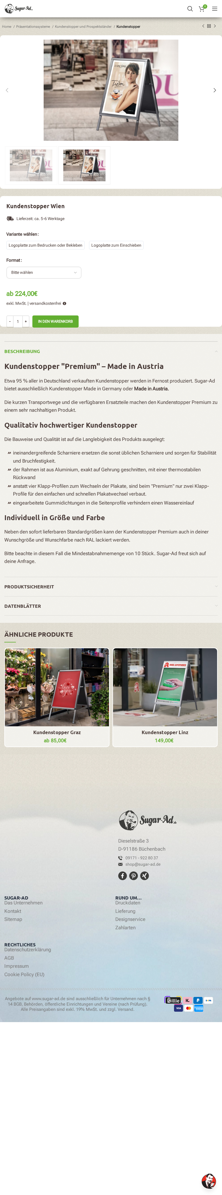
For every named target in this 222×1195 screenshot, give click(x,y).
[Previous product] (203, 26)
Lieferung (125, 911)
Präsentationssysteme (33, 27)
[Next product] (215, 26)
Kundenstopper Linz (165, 732)
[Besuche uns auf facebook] (123, 875)
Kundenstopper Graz (57, 732)
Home (7, 27)
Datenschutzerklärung (27, 950)
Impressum (16, 966)
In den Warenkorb (55, 321)
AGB (9, 958)
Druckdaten (127, 903)
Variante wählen (21, 234)
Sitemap (13, 919)
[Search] (190, 8)
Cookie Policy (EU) (24, 975)
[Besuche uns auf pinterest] (133, 875)
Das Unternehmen (23, 903)
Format (13, 260)
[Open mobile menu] (215, 8)
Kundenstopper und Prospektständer (83, 27)
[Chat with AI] (208, 1181)
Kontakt (12, 911)
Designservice (130, 919)
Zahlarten (125, 928)
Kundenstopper (128, 27)
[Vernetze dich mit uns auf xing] (144, 875)
